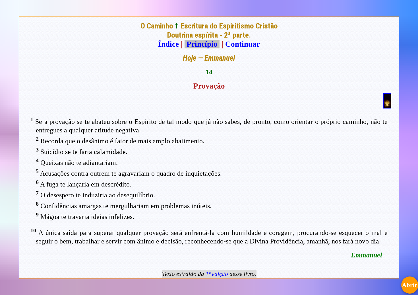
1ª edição (217, 274)
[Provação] (387, 106)
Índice (168, 44)
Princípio (202, 44)
